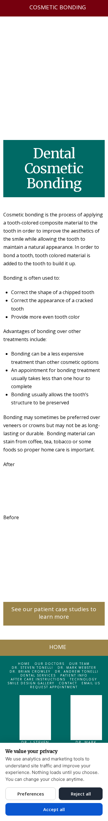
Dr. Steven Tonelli (32, 668)
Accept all (54, 809)
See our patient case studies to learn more (53, 612)
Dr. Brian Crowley (30, 672)
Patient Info (74, 675)
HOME (57, 647)
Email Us (91, 683)
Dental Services (38, 675)
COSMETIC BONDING (57, 7)
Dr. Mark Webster (77, 668)
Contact (68, 683)
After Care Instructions (38, 679)
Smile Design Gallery (31, 683)
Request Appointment (54, 687)
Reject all (81, 794)
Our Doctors (49, 664)
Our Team (79, 664)
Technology (83, 679)
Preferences (30, 794)
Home (24, 664)
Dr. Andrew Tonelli (76, 672)
